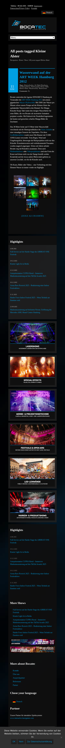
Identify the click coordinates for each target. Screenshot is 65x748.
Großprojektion (25, 87)
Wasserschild (33, 88)
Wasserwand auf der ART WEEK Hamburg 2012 (37, 77)
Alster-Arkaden (46, 130)
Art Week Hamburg (41, 85)
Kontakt (34, 8)
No (25, 91)
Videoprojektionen (33, 151)
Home (21, 60)
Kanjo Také (44, 87)
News (26, 60)
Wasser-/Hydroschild (27, 103)
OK (14, 741)
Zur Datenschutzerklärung (39, 741)
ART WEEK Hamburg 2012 (32, 100)
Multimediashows (16, 151)
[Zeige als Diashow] (32, 216)
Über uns (16, 674)
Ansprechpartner (19, 678)
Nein (21, 741)
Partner (15, 685)
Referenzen (17, 681)
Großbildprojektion (17, 135)
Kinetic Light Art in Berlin (19, 264)
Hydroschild (35, 87)
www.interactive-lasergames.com (22, 718)
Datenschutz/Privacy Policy (20, 8)
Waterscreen (43, 88)
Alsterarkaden (29, 85)
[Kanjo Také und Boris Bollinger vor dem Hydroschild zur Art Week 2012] (45, 193)
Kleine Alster (24, 88)
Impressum (38, 6)
